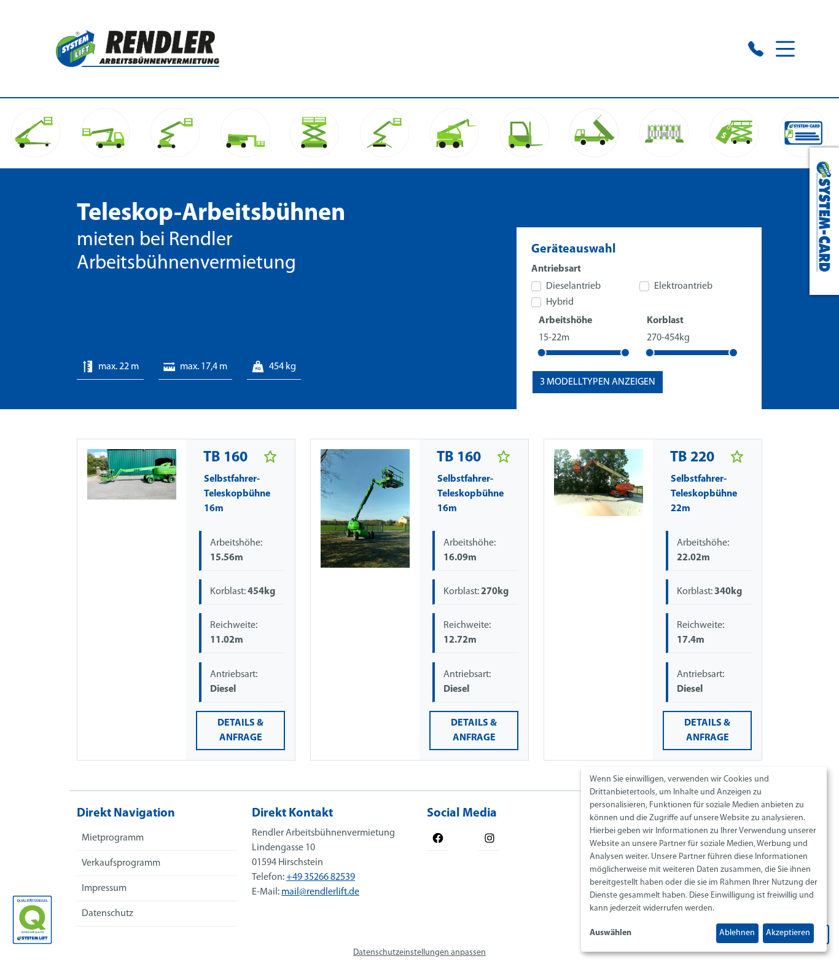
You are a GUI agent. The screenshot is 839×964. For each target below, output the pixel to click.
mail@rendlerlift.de (320, 892)
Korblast (665, 321)
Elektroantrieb (683, 286)
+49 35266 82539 (320, 877)
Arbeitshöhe (565, 321)
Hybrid (560, 302)
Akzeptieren (788, 933)
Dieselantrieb (573, 286)
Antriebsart (556, 269)
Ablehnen (737, 933)
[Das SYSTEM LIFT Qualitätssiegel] (32, 920)
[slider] (542, 353)
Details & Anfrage (240, 730)
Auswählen (610, 933)
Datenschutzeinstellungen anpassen (419, 952)
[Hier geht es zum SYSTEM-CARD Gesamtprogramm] (824, 221)
